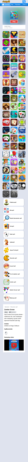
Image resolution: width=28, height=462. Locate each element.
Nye (12, 4)
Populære (17, 4)
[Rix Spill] (6, 1)
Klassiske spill (14, 307)
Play (14, 21)
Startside (7, 4)
